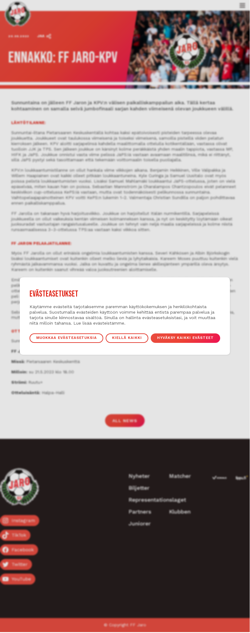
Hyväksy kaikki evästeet (185, 338)
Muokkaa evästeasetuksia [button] (66, 338)
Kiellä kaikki (127, 338)
